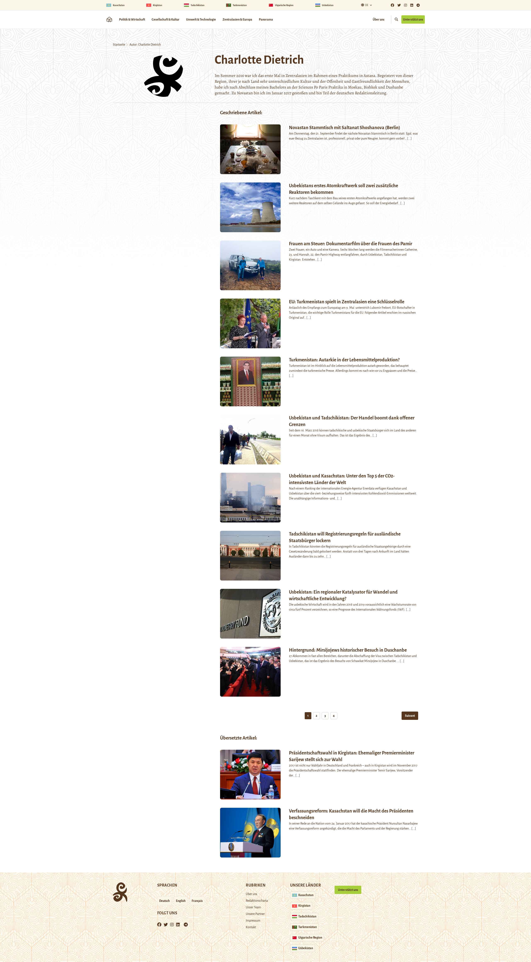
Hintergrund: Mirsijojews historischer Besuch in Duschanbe (348, 650)
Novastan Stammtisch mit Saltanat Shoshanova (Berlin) (344, 127)
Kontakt (251, 927)
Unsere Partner (255, 914)
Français (197, 900)
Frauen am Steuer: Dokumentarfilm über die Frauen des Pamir (350, 243)
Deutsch (164, 900)
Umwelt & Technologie (201, 19)
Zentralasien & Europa (237, 19)
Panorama (266, 19)
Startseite (119, 44)
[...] (409, 138)
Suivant (410, 715)
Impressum (253, 920)
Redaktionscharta (257, 900)
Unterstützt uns (413, 19)
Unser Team (253, 907)
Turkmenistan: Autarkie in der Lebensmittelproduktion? (344, 359)
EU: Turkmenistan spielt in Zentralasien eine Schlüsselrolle (346, 301)
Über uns (378, 19)
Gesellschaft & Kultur (165, 19)
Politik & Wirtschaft (132, 19)
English (181, 900)
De (366, 5)
